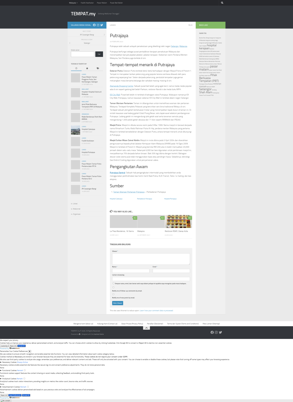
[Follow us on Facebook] (94, 25)
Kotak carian (75, 50)
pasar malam (208, 67)
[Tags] (97, 68)
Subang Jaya (216, 93)
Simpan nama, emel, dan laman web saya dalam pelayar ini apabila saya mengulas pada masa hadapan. (150, 284)
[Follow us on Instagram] (98, 25)
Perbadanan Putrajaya (144, 199)
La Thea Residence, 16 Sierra (122, 231)
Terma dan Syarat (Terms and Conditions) (183, 324)
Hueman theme (99, 334)
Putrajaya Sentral (117, 172)
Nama (114, 267)
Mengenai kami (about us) (83, 324)
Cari (99, 54)
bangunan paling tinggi (211, 40)
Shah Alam (205, 92)
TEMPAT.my (83, 14)
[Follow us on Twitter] (101, 25)
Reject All (13, 346)
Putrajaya (201, 84)
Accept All (21, 346)
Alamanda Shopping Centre (121, 86)
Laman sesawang (118, 275)
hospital (204, 46)
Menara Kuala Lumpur (211, 64)
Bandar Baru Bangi (204, 38)
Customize (4, 346)
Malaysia (72, 3)
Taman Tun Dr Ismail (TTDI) (206, 95)
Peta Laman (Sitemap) (211, 324)
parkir (208, 67)
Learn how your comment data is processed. (156, 310)
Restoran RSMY (210, 87)
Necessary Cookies (9, 362)
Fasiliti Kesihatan (87, 3)
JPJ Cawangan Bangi (89, 189)
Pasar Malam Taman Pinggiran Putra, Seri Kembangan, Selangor (90, 79)
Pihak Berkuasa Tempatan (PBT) (209, 78)
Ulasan (115, 251)
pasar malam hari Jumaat (206, 72)
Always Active (22, 362)
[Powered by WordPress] (79, 334)
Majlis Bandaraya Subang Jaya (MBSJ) (209, 59)
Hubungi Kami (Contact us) (107, 324)
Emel (155, 267)
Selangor (175, 46)
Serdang (214, 90)
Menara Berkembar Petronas (212, 61)
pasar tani (207, 75)
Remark (20, 370)
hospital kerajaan (208, 47)
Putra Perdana (209, 84)
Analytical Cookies (9, 379)
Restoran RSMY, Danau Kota (176, 231)
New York (203, 67)
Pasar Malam (102, 3)
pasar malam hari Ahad (215, 70)
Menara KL (202, 64)
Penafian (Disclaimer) (155, 324)
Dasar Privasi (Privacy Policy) (132, 324)
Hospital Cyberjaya (116, 199)
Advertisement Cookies (11, 387)
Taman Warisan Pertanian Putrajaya (128, 192)
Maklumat (85, 89)
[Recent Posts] (76, 68)
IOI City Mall (115, 94)
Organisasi (85, 114)
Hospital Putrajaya (170, 199)
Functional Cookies (9, 370)
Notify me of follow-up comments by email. (127, 291)
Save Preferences (15, 395)
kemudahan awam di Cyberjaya (211, 56)
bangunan (212, 38)
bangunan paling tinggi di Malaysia (208, 43)
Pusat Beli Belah (116, 3)
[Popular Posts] (87, 68)
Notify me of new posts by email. (123, 298)
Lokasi (113, 25)
